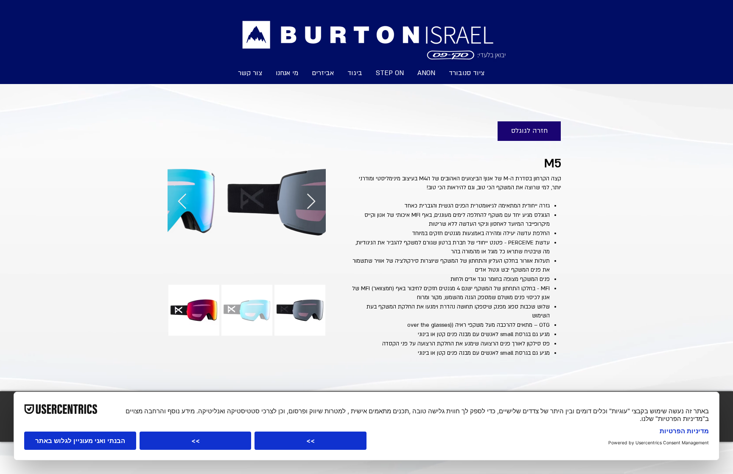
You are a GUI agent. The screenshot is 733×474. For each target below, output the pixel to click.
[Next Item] (311, 202)
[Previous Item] (182, 202)
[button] (390, 72)
